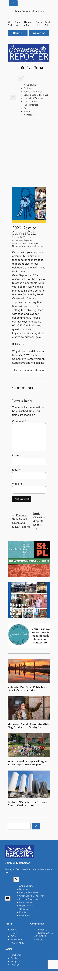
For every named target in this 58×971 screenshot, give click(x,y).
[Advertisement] (29, 149)
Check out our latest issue (29, 11)
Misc (36, 243)
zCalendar (38, 246)
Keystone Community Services (29, 370)
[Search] (36, 826)
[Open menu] (13, 97)
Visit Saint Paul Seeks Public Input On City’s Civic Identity (27, 689)
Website (17, 483)
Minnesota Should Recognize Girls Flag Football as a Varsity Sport (28, 726)
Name (16, 455)
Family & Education (23, 243)
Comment (19, 421)
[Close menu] (21, 78)
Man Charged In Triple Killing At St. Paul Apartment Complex (27, 763)
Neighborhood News (22, 246)
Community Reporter (22, 240)
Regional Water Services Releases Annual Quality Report (27, 804)
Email (16, 469)
